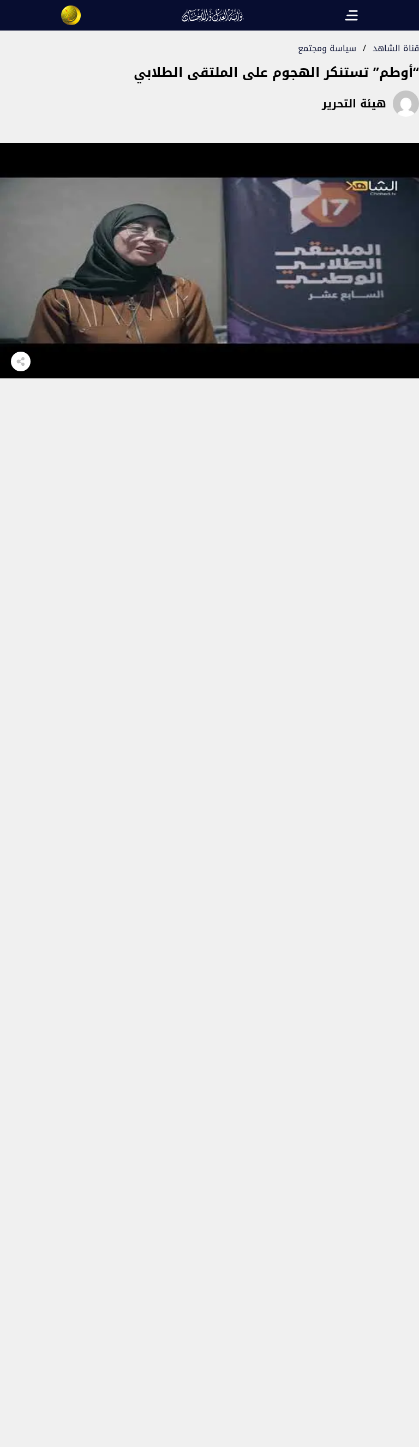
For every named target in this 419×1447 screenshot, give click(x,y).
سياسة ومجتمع (327, 48)
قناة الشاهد (396, 48)
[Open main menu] (351, 15)
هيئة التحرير (354, 103)
